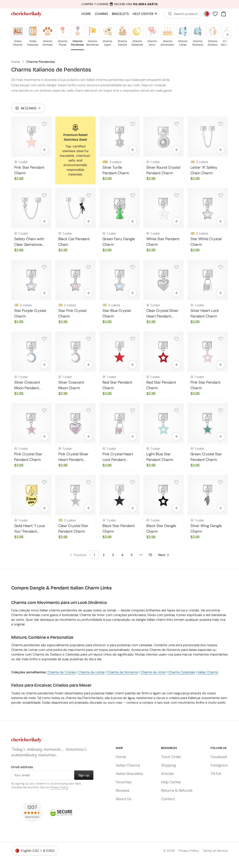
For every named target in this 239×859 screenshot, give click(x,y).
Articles (167, 773)
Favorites (123, 782)
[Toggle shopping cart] (223, 14)
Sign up (83, 775)
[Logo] (26, 14)
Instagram (219, 765)
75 (150, 555)
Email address (22, 767)
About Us (123, 798)
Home (15, 62)
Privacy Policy (59, 787)
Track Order (171, 756)
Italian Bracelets (129, 773)
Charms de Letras (91, 672)
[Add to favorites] (44, 124)
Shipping (168, 765)
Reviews (123, 790)
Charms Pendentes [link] (40, 62)
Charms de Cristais (61, 672)
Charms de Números (122, 672)
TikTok (216, 773)
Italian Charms (207, 672)
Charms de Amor (153, 672)
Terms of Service (215, 850)
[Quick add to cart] (44, 149)
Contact (168, 798)
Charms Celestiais (181, 672)
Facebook (219, 756)
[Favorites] (215, 14)
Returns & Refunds (177, 790)
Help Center (171, 782)
